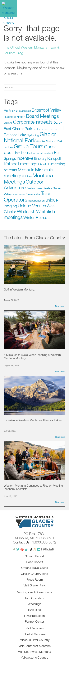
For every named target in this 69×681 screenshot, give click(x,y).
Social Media (18, 194)
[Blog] (35, 549)
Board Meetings (42, 116)
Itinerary (40, 158)
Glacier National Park (30, 137)
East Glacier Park (18, 128)
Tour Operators (34, 598)
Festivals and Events (45, 129)
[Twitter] (17, 549)
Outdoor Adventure (23, 184)
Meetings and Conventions (34, 592)
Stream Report (34, 556)
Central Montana (34, 634)
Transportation (36, 200)
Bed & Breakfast (23, 110)
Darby (57, 122)
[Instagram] (26, 549)
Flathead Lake (15, 134)
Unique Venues (32, 205)
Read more (60, 306)
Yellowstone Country (34, 657)
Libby (41, 164)
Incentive (25, 158)
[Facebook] (14, 549)
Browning (8, 122)
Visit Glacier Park (34, 585)
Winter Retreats (36, 217)
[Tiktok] (31, 549)
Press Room (34, 579)
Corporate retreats (33, 121)
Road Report (34, 562)
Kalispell (54, 158)
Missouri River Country (34, 640)
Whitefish (26, 211)
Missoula (26, 169)
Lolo (47, 164)
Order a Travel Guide (34, 567)
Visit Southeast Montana (34, 646)
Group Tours (28, 146)
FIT (61, 127)
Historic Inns (34, 153)
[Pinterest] (22, 549)
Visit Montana (35, 628)
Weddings (34, 604)
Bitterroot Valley (46, 110)
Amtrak (9, 110)
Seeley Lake (34, 188)
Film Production (34, 615)
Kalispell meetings (20, 163)
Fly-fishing (33, 135)
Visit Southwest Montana (34, 651)
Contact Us (21, 542)
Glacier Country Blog (34, 573)
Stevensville (33, 194)
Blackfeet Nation (14, 116)
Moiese (27, 176)
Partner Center (34, 621)
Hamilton (19, 152)
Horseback (48, 153)
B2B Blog (34, 609)
